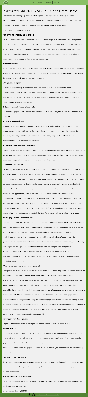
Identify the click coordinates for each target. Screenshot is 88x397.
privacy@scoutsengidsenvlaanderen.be (48, 198)
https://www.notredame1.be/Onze (62, 40)
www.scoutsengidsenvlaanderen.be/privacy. (32, 59)
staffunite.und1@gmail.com (20, 102)
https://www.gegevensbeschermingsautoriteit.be (59, 213)
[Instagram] (33, 394)
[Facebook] (29, 394)
